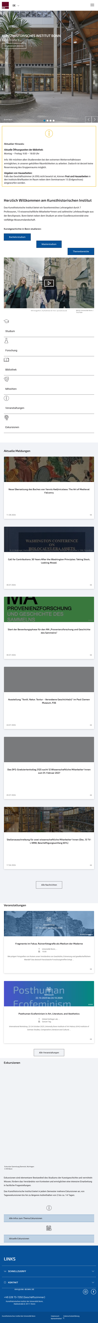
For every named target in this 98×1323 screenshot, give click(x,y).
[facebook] (93, 1292)
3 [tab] (50, 121)
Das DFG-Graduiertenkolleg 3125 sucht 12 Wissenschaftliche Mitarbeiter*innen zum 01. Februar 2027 (49, 771)
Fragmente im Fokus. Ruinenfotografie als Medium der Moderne (49, 943)
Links (10, 1258)
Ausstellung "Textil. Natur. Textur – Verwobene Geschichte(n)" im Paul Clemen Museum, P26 (49, 701)
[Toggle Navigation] (92, 5)
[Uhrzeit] (24, 951)
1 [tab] (44, 121)
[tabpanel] (49, 67)
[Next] (95, 119)
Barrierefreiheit (56, 1319)
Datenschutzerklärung (71, 1316)
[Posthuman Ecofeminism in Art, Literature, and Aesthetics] (90, 1039)
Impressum (55, 1316)
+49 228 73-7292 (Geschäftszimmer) (24, 1297)
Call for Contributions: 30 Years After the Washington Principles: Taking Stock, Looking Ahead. (49, 561)
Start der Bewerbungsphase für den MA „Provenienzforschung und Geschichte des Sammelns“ (49, 631)
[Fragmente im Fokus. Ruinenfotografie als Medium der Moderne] (90, 969)
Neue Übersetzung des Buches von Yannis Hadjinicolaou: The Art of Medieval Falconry (49, 491)
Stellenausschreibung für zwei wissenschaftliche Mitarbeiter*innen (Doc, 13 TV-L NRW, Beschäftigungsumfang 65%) (49, 841)
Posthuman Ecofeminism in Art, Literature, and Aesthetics (49, 1013)
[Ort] (24, 949)
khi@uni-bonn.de (24, 1289)
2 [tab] (47, 121)
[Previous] (88, 119)
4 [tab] (53, 121)
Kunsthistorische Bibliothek (14, 46)
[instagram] (85, 1292)
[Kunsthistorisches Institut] (5, 5)
